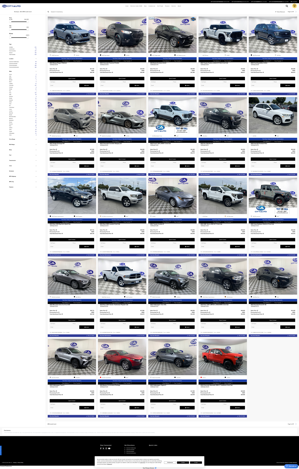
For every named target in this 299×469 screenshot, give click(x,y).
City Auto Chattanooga (131, 448)
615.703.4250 (91, 93)
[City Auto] (11, 6)
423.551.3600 (220, 1)
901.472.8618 (259, 1)
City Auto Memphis (104, 93)
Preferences (170, 462)
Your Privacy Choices (148, 468)
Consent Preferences (6, 466)
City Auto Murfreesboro (55, 93)
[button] (95, 34)
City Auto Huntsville (130, 449)
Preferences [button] (109, 464)
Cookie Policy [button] (142, 462)
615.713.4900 (279, 1)
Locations (294, 1)
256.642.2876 (240, 1)
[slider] (10, 22)
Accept (196, 462)
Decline (183, 462)
